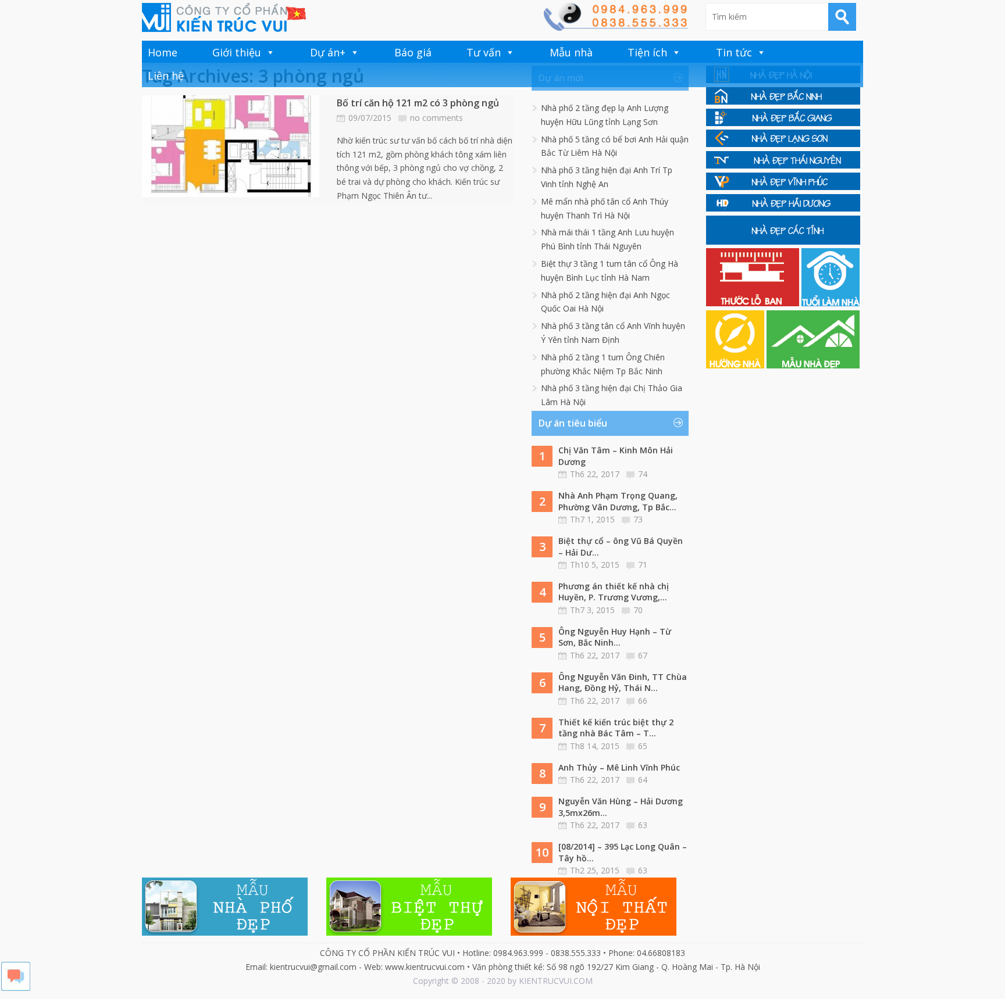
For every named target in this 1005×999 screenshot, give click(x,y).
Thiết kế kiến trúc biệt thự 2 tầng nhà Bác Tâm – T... (615, 728)
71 (642, 564)
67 (642, 655)
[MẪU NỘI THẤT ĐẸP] (593, 932)
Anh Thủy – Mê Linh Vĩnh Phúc (619, 767)
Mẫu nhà (571, 52)
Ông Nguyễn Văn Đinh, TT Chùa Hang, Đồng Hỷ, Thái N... (622, 682)
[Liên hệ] (615, 27)
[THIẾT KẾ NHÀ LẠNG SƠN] (783, 143)
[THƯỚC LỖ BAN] (753, 303)
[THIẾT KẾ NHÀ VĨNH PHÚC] (783, 186)
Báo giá (413, 52)
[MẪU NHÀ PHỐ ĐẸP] (225, 932)
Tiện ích (647, 52)
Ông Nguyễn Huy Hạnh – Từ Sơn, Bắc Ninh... (614, 637)
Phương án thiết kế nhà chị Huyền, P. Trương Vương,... (613, 592)
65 (642, 745)
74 (642, 473)
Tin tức (734, 52)
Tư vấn (483, 52)
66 (642, 700)
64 (642, 779)
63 (642, 824)
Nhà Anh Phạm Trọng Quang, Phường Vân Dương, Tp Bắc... (618, 501)
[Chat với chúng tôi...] (15, 987)
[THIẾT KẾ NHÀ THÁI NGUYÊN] (783, 165)
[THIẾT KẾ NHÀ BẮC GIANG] (783, 122)
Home (162, 52)
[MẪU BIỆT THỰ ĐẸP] (409, 932)
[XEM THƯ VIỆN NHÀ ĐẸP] (813, 365)
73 (638, 519)
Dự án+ (327, 52)
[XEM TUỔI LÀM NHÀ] (830, 303)
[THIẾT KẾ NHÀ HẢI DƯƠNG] (783, 208)
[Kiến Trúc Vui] (224, 17)
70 (638, 609)
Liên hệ (166, 76)
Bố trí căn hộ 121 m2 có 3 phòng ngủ (418, 102)
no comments (436, 117)
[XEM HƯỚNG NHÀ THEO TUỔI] (736, 365)
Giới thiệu (236, 52)
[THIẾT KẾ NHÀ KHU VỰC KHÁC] (783, 241)
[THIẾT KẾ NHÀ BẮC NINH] (783, 101)
